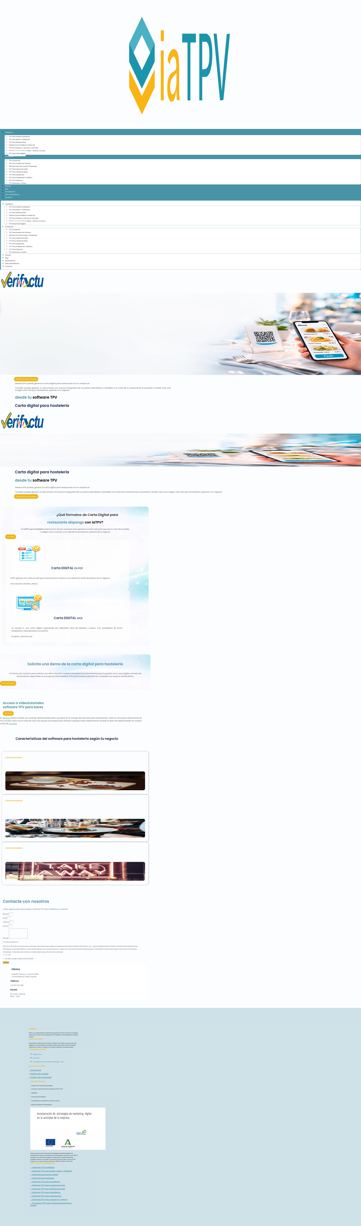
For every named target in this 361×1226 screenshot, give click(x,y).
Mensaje (6, 938)
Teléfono (6, 922)
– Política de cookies (38, 1073)
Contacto (8, 197)
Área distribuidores (12, 194)
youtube (13, 723)
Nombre (6, 914)
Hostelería (9, 132)
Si (5, 955)
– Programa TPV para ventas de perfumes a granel (51, 1204)
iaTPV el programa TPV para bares (22, 764)
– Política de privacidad (40, 1077)
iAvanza (8, 186)
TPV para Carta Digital (17, 153)
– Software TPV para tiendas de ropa (47, 1189)
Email (5, 918)
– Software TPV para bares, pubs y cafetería (51, 1171)
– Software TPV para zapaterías (45, 1192)
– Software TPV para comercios (45, 1181)
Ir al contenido (7, 1)
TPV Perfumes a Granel (17, 183)
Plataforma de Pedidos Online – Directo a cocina (27, 151)
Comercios (9, 156)
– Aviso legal (35, 1070)
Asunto (5, 926)
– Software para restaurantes (44, 1174)
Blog (6, 189)
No (10, 955)
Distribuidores (10, 192)
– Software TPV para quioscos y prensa (48, 1199)
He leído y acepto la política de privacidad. (24, 958)
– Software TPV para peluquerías (45, 1196)
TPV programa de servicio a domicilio (23, 854)
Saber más (39, 958)
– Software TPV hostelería (42, 1167)
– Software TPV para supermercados (47, 1185)
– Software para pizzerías (42, 1178)
